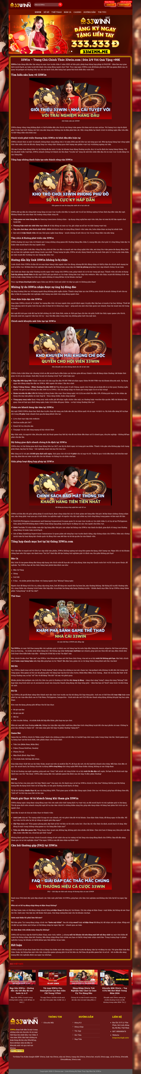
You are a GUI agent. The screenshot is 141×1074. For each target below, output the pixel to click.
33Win (14, 64)
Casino (77, 12)
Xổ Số (46, 12)
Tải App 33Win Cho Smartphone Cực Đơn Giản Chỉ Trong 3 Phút (94, 990)
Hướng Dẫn (90, 12)
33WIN (38, 12)
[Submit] (60, 5)
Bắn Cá (67, 12)
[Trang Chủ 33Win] (20, 4)
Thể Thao (56, 12)
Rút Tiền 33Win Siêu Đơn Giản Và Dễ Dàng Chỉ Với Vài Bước (32, 990)
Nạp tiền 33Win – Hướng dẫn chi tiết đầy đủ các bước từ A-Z (63, 990)
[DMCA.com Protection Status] (17, 1051)
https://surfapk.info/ (27, 282)
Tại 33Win (15, 648)
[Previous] (13, 34)
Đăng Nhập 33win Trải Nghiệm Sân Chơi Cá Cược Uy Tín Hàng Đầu (124, 990)
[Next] (127, 34)
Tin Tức (102, 12)
